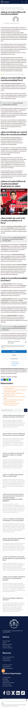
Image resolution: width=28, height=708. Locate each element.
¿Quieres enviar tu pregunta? (18, 74)
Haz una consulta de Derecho (8, 657)
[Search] (25, 410)
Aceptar (14, 351)
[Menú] (26, 2)
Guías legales (5, 679)
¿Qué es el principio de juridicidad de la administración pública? (14, 539)
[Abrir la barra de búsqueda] (22, 2)
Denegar (14, 355)
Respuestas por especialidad (8, 682)
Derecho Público (12, 7)
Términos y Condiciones (7, 647)
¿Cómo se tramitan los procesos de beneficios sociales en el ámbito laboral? (13, 454)
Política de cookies (15, 361)
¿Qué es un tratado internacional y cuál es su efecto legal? (13, 475)
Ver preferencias (14, 358)
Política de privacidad (15, 363)
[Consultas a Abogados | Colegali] (5, 2)
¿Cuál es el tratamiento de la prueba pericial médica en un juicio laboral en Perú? (14, 558)
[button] (26, 342)
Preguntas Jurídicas (4, 7)
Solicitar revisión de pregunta (7, 74)
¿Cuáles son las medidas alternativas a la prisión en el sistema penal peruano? (14, 578)
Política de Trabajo (6, 646)
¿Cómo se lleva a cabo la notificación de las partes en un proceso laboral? (14, 434)
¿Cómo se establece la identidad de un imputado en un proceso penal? (13, 519)
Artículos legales (6, 680)
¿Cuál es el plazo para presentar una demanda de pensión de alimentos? (14, 416)
